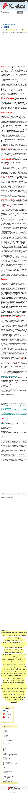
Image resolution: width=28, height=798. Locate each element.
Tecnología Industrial (7, 771)
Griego (4, 768)
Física (4, 749)
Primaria (5, 730)
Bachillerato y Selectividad (8, 733)
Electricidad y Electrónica (8, 756)
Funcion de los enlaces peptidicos (14, 681)
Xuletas (9, 792)
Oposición (5, 736)
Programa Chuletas (10, 30)
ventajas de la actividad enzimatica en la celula (14, 656)
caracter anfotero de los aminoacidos (11, 663)
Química (5, 750)
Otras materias (6, 741)
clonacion (14, 665)
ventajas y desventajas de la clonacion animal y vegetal (13, 668)
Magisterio (5, 761)
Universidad (5, 735)
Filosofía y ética (6, 745)
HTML (9, 714)
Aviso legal (18, 792)
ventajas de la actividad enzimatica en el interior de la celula (14, 634)
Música (4, 773)
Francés (4, 764)
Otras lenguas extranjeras (8, 770)
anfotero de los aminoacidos (11, 643)
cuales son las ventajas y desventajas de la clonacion (14, 649)
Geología (5, 772)
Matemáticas (6, 747)
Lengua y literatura (7, 743)
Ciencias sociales (6, 758)
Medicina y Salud (6, 762)
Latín (4, 767)
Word (8, 711)
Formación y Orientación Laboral (10, 763)
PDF (8, 717)
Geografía (5, 753)
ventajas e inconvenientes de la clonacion (14, 639)
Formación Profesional (7, 734)
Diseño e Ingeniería (7, 777)
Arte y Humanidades (7, 781)
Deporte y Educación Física (8, 776)
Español (4, 766)
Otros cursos (5, 738)
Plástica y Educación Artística (9, 778)
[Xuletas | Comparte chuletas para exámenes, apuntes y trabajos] (13, 9)
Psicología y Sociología (7, 780)
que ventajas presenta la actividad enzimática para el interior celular (13, 683)
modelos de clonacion (19, 686)
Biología (13, 24)
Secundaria (5, 731)
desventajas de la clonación (16, 659)
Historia (4, 744)
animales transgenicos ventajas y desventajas (15, 699)
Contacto (13, 792)
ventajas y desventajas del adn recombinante (15, 676)
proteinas (16, 122)
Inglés (4, 752)
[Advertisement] (14, 19)
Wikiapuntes (13, 795)
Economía (5, 757)
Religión (4, 775)
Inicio (2, 24)
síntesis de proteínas (6, 231)
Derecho (5, 759)
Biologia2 (5, 27)
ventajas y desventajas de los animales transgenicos (14, 661)
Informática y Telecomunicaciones (10, 754)
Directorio (7, 24)
